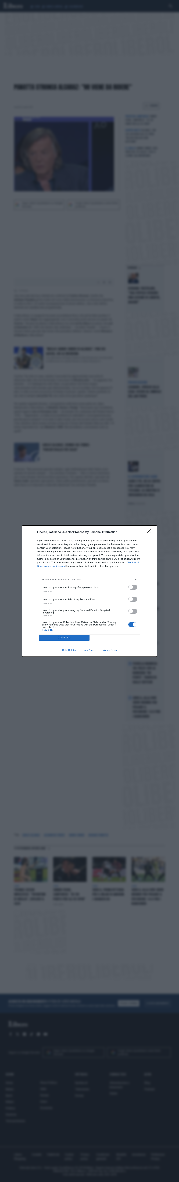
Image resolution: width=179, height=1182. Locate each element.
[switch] (132, 587)
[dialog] (89, 591)
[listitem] (89, 579)
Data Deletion (69, 650)
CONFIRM (64, 637)
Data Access (89, 650)
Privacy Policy (109, 650)
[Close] (150, 532)
